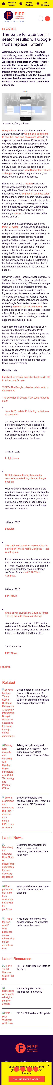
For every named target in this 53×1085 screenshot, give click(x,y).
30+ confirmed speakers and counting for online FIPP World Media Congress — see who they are (27, 549)
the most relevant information (28, 306)
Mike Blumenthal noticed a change (26, 171)
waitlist (17, 213)
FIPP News (11, 595)
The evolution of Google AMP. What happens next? (25, 399)
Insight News (12, 458)
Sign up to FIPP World (26, 1079)
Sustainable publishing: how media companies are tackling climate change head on (25, 478)
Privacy (9, 1062)
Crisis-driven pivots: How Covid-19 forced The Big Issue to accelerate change (26, 614)
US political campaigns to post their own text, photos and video (25, 135)
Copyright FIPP (40, 1062)
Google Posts (9, 130)
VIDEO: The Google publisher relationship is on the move (25, 389)
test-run (29, 183)
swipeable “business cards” (36, 193)
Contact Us (22, 1062)
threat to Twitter (10, 227)
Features (9, 528)
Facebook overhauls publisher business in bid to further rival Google (26, 378)
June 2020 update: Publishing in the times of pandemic (27, 412)
